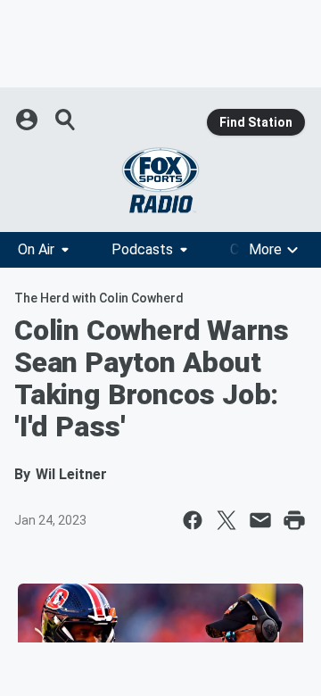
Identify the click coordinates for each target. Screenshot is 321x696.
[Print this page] (294, 520)
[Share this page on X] (226, 520)
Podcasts (142, 249)
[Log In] (28, 119)
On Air (36, 249)
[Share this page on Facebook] (192, 520)
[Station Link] (160, 180)
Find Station (255, 122)
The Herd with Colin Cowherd (99, 298)
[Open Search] (66, 119)
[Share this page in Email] (260, 520)
